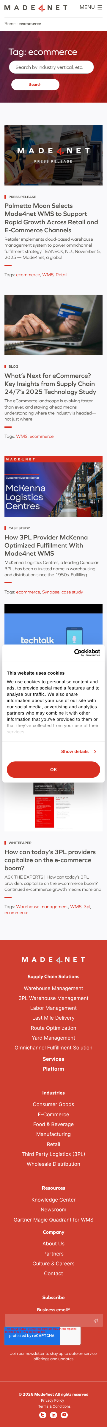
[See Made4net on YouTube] (64, 1415)
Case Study (19, 528)
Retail (61, 274)
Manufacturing (53, 1134)
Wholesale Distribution (53, 1164)
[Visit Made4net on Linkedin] (53, 1415)
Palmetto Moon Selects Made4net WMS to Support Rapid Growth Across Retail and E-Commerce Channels (51, 218)
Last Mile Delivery (53, 1018)
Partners (53, 1254)
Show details (75, 751)
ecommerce (28, 274)
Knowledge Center (54, 1200)
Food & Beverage (53, 1125)
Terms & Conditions (54, 1406)
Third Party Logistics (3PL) (53, 1154)
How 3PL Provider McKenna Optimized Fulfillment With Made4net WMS (46, 545)
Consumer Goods (53, 1105)
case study (72, 592)
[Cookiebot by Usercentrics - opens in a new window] (75, 653)
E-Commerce (53, 1115)
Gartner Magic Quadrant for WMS (54, 1220)
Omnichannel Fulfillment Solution (53, 1048)
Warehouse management (42, 906)
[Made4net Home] (35, 10)
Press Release (22, 197)
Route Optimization (53, 1028)
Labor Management (53, 1008)
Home (9, 23)
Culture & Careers (53, 1264)
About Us (54, 1244)
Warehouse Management (53, 989)
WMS (48, 274)
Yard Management (53, 1038)
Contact (53, 1274)
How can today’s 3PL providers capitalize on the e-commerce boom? (50, 860)
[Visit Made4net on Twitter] (42, 1415)
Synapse (50, 592)
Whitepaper (20, 843)
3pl (87, 906)
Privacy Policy (52, 1400)
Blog (13, 366)
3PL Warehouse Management (53, 998)
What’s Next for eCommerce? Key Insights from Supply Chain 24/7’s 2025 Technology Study (50, 383)
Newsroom (54, 1210)
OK (53, 769)
